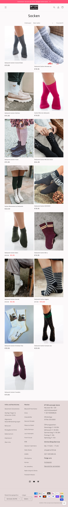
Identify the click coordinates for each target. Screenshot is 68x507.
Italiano (26, 499)
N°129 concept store (49, 502)
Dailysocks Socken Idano (11, 252)
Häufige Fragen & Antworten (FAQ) (10, 414)
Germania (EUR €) (12, 499)
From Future (28, 437)
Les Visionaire (29, 433)
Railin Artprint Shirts (30, 470)
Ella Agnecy (28, 458)
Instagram (48, 462)
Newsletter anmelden (52, 466)
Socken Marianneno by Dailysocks (14, 206)
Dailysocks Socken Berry (41, 252)
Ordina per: (28, 23)
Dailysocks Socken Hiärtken (12, 113)
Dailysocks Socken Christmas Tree (14, 345)
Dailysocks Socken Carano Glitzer (14, 62)
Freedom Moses (29, 474)
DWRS (26, 454)
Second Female (29, 421)
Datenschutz (9, 434)
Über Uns (8, 442)
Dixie (26, 413)
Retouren (8, 426)
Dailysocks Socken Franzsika (12, 392)
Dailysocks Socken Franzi (11, 159)
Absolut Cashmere (30, 446)
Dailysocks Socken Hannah (12, 299)
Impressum (8, 438)
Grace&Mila (28, 417)
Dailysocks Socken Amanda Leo (42, 66)
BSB (25, 442)
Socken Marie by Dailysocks (41, 113)
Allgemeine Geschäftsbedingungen (12, 420)
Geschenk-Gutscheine (12, 409)
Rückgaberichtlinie (11, 430)
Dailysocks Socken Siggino (41, 299)
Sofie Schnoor (29, 429)
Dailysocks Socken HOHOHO (42, 206)
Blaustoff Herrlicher (30, 409)
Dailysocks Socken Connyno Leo (43, 345)
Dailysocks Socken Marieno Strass (43, 159)
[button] (6, 7)
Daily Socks (28, 450)
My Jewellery (28, 466)
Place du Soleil (29, 425)
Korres (26, 462)
